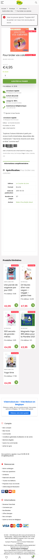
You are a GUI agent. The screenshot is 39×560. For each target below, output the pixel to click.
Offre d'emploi (19, 545)
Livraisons (6, 475)
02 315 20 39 (25, 454)
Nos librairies (7, 510)
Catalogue (19, 543)
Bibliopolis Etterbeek (23, 554)
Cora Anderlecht (18, 552)
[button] (35, 29)
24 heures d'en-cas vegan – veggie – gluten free (26, 290)
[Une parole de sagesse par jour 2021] (11, 273)
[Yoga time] (11, 361)
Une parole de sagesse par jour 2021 (11, 287)
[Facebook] (2, 491)
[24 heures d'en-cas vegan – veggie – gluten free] (28, 273)
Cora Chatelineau (29, 552)
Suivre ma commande (10, 443)
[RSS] (13, 491)
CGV (25, 538)
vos (4, 156)
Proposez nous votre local (17, 547)
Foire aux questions (9, 471)
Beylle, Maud (28, 202)
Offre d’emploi (7, 513)
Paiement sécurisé (9, 478)
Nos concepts (7, 516)
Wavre (10, 552)
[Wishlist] (6, 557)
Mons (6, 552)
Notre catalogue (8, 468)
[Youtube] (10, 491)
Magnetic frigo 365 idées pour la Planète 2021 (28, 334)
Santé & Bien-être (7, 11)
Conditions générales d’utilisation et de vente (18, 437)
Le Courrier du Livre (22, 183)
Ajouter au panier (19, 81)
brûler (27, 153)
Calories (31, 153)
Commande (7, 434)
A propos (7, 542)
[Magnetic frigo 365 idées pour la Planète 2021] (28, 320)
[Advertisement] (19, 230)
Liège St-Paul (30, 550)
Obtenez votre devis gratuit (19, 413)
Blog (5, 545)
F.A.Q (27, 547)
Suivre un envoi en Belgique (12, 520)
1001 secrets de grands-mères (9, 334)
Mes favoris (6, 431)
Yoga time (9, 372)
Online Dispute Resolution (11, 487)
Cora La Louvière (21, 550)
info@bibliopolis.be (7, 456)
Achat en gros (7, 446)
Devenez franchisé (9, 504)
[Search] (36, 2)
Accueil (3, 8)
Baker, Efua (20, 202)
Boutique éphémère (29, 545)
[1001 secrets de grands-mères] (11, 320)
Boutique (12, 8)
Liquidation (10, 545)
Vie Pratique (23, 8)
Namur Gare (7, 550)
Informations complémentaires (16, 163)
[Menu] (2, 2)
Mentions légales (8, 440)
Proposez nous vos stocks (11, 484)
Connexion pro (7, 507)
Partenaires (30, 542)
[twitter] (6, 491)
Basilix (14, 550)
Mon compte (7, 428)
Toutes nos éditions (9, 481)
